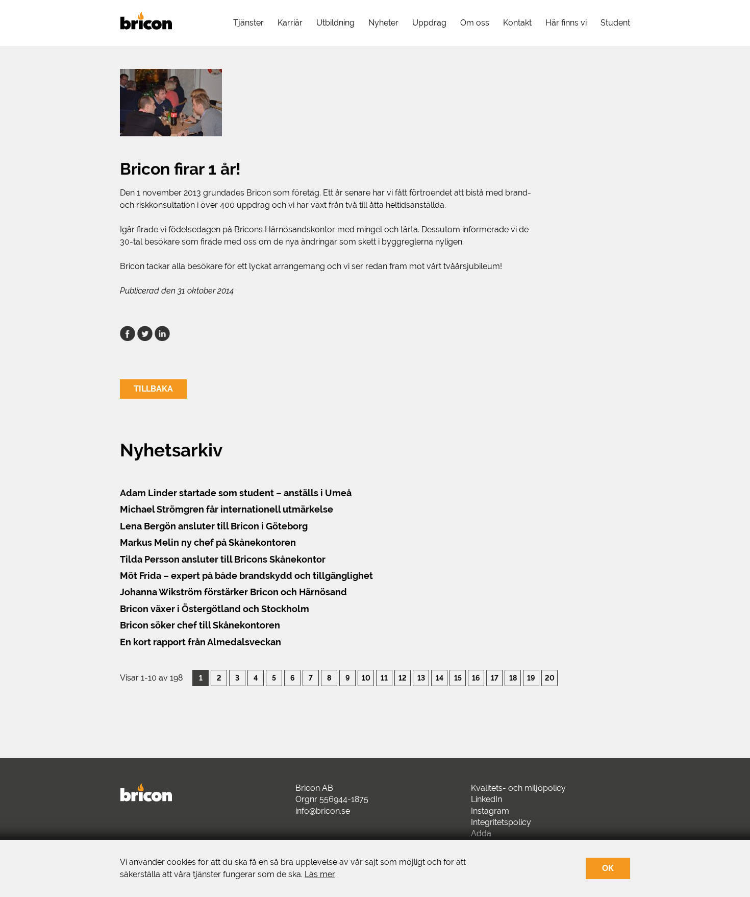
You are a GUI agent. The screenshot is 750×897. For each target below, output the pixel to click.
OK (608, 868)
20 (550, 677)
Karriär (290, 23)
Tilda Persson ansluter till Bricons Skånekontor (223, 559)
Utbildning (335, 23)
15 (458, 677)
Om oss (474, 23)
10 (366, 677)
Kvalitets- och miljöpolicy (518, 788)
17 (494, 677)
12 (402, 677)
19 (531, 677)
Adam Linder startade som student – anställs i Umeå (236, 493)
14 (439, 677)
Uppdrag (429, 23)
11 (384, 677)
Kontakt (517, 23)
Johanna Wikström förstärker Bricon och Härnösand (233, 592)
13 (421, 677)
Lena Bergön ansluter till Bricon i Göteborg (214, 526)
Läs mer (320, 874)
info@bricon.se (322, 811)
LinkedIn (486, 799)
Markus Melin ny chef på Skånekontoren (208, 542)
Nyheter (383, 23)
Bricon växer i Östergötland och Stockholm (214, 608)
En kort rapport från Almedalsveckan (200, 642)
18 (513, 677)
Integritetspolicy (501, 822)
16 (476, 677)
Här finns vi (566, 23)
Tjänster (248, 23)
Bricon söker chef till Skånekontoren (200, 625)
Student (615, 23)
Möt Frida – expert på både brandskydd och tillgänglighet (246, 575)
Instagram (490, 811)
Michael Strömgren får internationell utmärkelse (226, 509)
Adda (481, 833)
